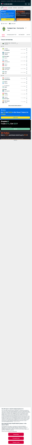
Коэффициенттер (11, 35)
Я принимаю (16, 434)
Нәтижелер (21, 35)
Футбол (5, 24)
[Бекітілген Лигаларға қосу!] (25, 28)
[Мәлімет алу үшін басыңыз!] (15, 50)
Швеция (13, 24)
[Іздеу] (26, 4)
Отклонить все (16, 438)
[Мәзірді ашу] (29, 4)
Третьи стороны (17, 421)
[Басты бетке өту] (8, 4)
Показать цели (16, 442)
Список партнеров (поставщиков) (9, 431)
